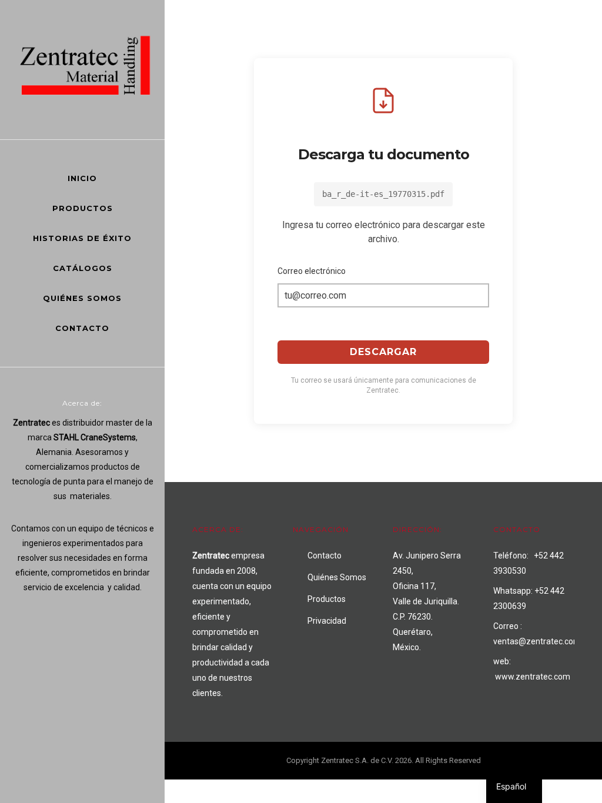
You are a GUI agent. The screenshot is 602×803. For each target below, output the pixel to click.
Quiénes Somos (82, 298)
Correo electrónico (311, 271)
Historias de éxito (82, 238)
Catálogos (82, 268)
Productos (82, 208)
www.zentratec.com (532, 676)
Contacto (82, 328)
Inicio (82, 178)
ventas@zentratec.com (537, 641)
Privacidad (326, 620)
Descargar (383, 351)
